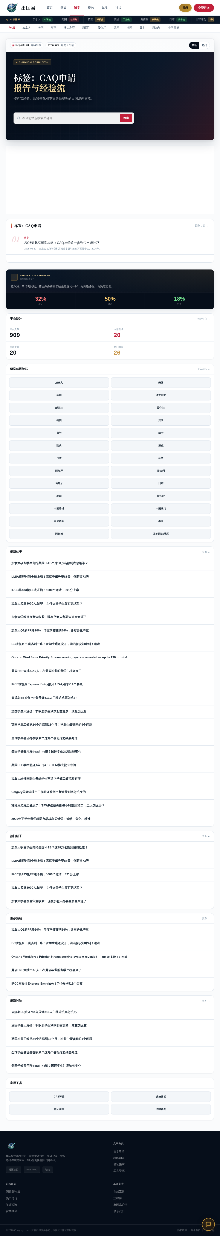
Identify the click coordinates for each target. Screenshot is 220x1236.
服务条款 (195, 1230)
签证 (63, 7)
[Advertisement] (110, 180)
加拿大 (26, 27)
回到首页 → (202, 225)
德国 (116, 27)
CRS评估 (59, 1096)
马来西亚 (59, 521)
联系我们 (119, 1211)
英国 (54, 27)
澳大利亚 (69, 27)
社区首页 (13, 1169)
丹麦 (59, 458)
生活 (105, 7)
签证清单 (59, 1109)
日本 (142, 27)
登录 (185, 7)
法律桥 (117, 1198)
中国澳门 (161, 508)
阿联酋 (59, 533)
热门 (204, 45)
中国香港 (173, 27)
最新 (194, 45)
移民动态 (119, 1157)
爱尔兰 (102, 27)
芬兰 (160, 458)
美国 (41, 27)
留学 (77, 7)
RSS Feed (31, 1169)
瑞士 (160, 432)
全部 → (206, 552)
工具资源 (119, 1170)
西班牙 (59, 470)
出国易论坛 (120, 1204)
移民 (91, 7)
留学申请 (119, 1151)
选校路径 (161, 1096)
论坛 (118, 7)
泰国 (160, 521)
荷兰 (59, 432)
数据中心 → (203, 318)
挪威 (160, 445)
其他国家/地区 (161, 533)
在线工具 (119, 1191)
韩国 (59, 495)
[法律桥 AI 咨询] (208, 1224)
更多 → (206, 836)
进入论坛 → (203, 369)
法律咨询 (161, 1109)
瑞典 (59, 445)
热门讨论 (11, 1198)
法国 (129, 27)
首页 (50, 7)
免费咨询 (203, 7)
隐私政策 (182, 1230)
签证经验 (11, 1204)
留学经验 (11, 1211)
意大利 (161, 470)
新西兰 (86, 27)
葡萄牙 (59, 483)
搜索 (126, 118)
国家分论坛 (13, 1191)
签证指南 (119, 1164)
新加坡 (156, 27)
